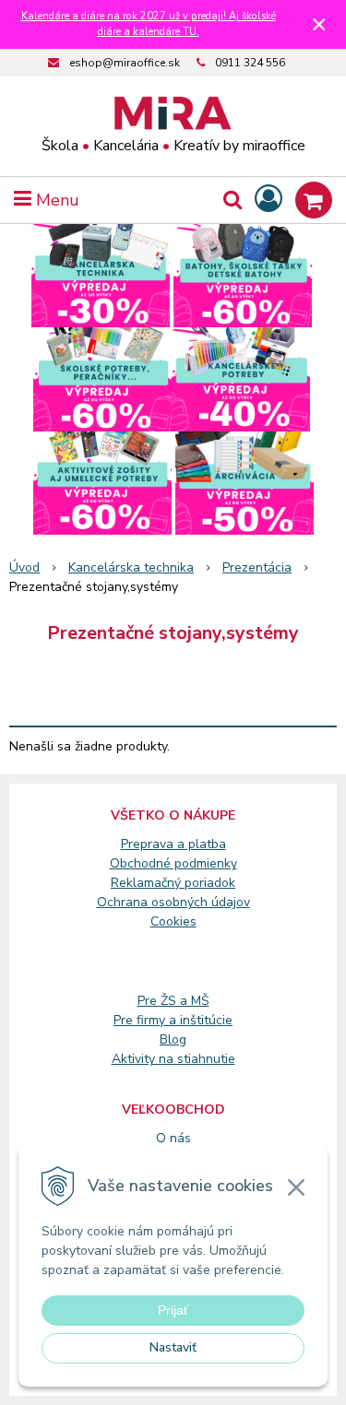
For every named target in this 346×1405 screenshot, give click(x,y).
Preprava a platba (173, 844)
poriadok (210, 882)
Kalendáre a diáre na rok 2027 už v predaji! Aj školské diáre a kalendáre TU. (148, 24)
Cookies (173, 921)
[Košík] (313, 200)
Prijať (173, 1310)
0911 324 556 (250, 62)
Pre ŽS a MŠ (173, 1000)
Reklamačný (148, 882)
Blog (173, 1039)
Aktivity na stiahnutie (173, 1059)
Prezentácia (257, 567)
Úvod (24, 567)
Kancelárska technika (131, 567)
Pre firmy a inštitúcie (173, 1020)
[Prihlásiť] (268, 199)
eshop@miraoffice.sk (124, 62)
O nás (173, 1138)
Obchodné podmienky (173, 863)
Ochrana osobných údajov (173, 902)
